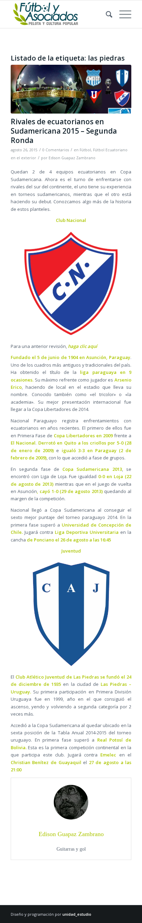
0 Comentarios (55, 149)
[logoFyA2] (59, 14)
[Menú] (121, 14)
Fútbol (85, 149)
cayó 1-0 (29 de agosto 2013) (71, 491)
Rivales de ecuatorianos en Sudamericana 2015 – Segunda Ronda (64, 131)
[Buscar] (105, 14)
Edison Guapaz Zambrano (72, 157)
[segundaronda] (71, 89)
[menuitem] (105, 14)
